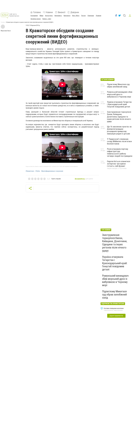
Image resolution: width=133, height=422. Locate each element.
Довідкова (91, 15)
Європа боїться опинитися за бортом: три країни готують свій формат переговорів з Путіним (118, 165)
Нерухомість (58, 15)
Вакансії (61, 12)
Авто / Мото (75, 15)
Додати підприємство (116, 316)
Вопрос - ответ (47, 19)
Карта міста (67, 15)
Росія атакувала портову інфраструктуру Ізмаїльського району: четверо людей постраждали (119, 152)
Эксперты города (36, 19)
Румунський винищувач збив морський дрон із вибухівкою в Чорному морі (119, 94)
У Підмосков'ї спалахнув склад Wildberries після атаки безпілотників (119, 141)
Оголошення (34, 15)
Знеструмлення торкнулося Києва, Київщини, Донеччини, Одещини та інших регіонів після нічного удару (119, 117)
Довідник (74, 12)
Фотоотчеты (49, 15)
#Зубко (37, 171)
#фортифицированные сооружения (52, 171)
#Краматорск (30, 171)
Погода (83, 15)
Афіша (41, 15)
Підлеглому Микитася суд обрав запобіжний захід (118, 85)
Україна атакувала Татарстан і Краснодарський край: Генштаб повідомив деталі (119, 104)
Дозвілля (98, 15)
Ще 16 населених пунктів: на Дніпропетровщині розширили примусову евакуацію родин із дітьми (119, 130)
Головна (37, 12)
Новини (49, 12)
